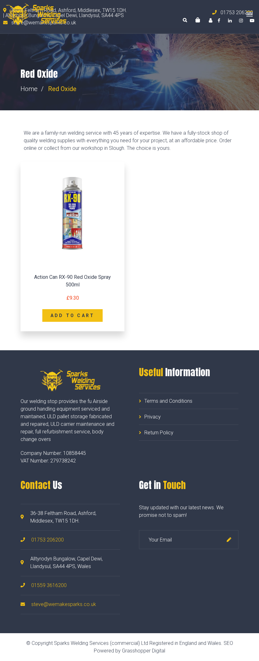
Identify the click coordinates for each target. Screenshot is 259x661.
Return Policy (158, 433)
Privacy (152, 417)
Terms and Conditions (168, 401)
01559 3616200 (49, 585)
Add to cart (72, 315)
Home (29, 89)
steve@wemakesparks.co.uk (63, 604)
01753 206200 (47, 540)
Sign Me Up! (229, 539)
